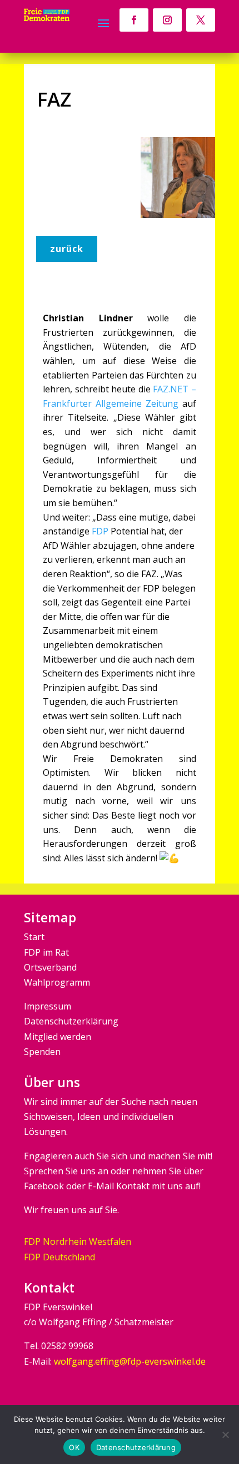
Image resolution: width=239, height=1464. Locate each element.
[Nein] (225, 1434)
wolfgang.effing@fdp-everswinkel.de (130, 1361)
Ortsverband (50, 967)
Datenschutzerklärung (71, 1021)
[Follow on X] (200, 20)
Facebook (44, 1186)
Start (34, 937)
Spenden (42, 1052)
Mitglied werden (57, 1037)
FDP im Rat (46, 952)
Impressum (47, 1006)
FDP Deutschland (59, 1257)
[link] (100, 531)
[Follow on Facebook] (134, 20)
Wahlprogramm (57, 982)
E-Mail (101, 1186)
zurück (66, 249)
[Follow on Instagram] (167, 20)
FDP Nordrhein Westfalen (77, 1241)
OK (74, 1447)
